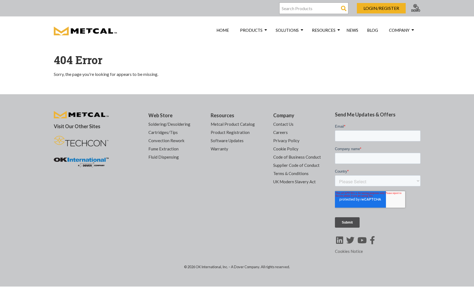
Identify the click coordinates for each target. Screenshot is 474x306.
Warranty (219, 148)
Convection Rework (166, 140)
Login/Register (381, 8)
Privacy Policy (286, 140)
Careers (280, 132)
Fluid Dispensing (163, 157)
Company (283, 115)
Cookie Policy (285, 148)
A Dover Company (245, 267)
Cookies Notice (349, 251)
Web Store (160, 115)
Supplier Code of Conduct (296, 165)
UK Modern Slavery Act (294, 181)
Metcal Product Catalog (233, 124)
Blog (372, 30)
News (352, 30)
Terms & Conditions (291, 173)
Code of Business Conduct (297, 157)
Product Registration (230, 132)
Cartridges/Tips (163, 132)
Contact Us (283, 124)
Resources (222, 115)
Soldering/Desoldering (169, 124)
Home (222, 30)
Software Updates (227, 140)
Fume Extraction (163, 148)
